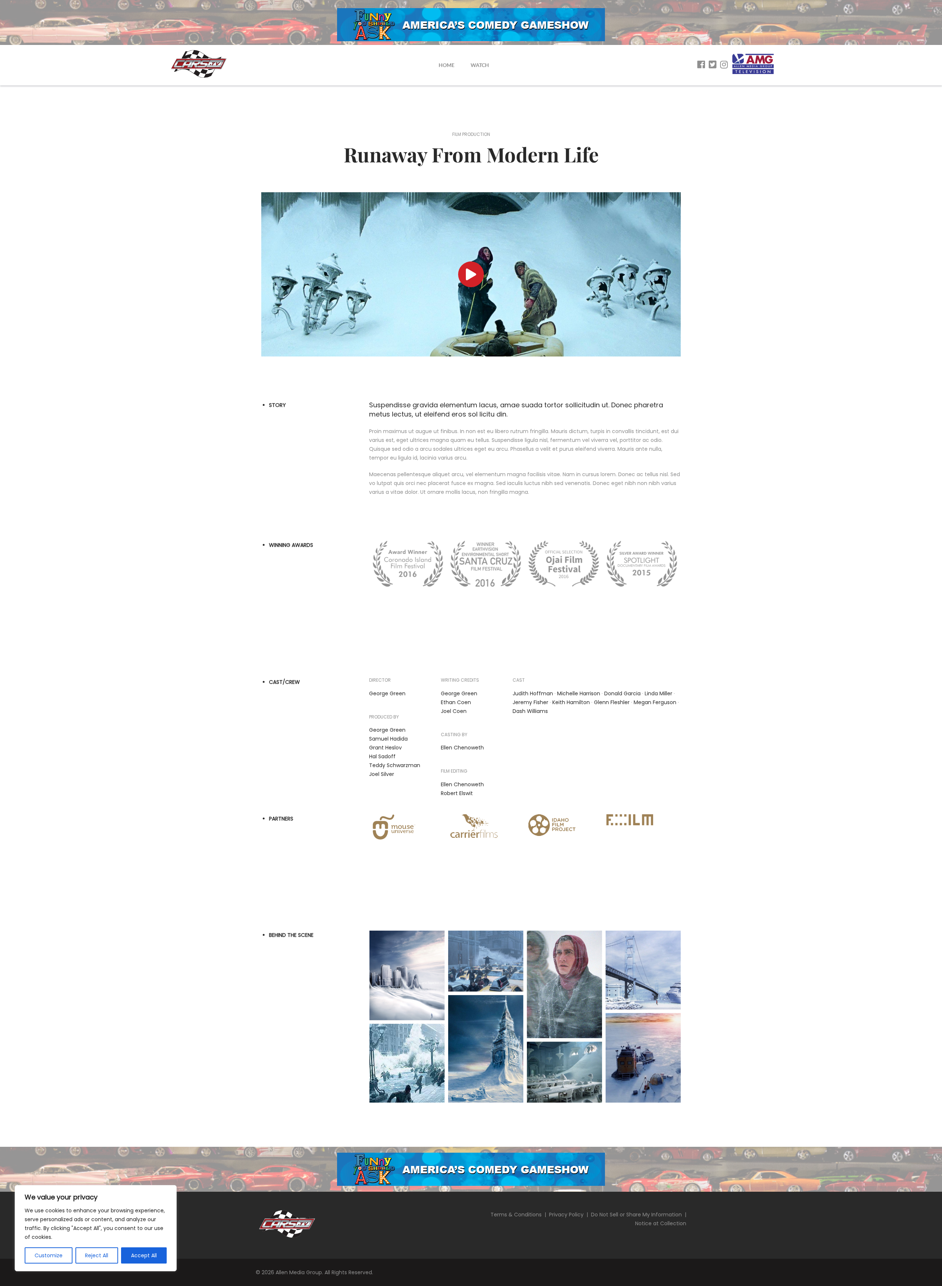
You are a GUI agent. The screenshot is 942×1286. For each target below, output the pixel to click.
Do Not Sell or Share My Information (636, 1214)
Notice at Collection (660, 1223)
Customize (49, 1255)
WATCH (480, 65)
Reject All (96, 1255)
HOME (446, 65)
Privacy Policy (566, 1214)
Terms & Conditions (516, 1214)
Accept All (144, 1255)
